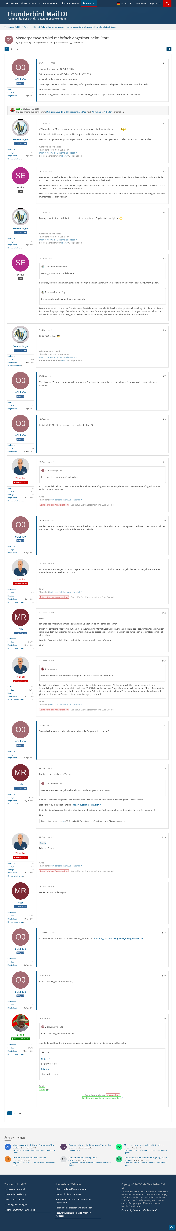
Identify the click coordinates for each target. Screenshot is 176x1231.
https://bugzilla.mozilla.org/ (86, 804)
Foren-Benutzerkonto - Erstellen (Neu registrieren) (73, 1201)
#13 (164, 660)
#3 (164, 171)
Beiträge (10, 92)
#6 (164, 330)
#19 (164, 975)
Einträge (10, 494)
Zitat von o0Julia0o (54, 470)
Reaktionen (11, 89)
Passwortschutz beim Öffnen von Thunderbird (90, 1145)
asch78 (71, 1160)
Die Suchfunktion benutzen (68, 1194)
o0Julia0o (23, 42)
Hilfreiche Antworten (15, 501)
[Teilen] (169, 49)
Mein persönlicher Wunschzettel (64, 499)
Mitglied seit (12, 95)
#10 (164, 520)
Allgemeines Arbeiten (102, 111)
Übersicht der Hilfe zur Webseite (71, 1189)
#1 (164, 63)
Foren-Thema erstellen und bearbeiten (74, 1207)
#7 (164, 376)
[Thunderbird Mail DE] (88, 16)
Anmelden (141, 3)
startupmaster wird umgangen (82, 1157)
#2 (164, 123)
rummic (71, 1148)
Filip (14, 1160)
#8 (164, 419)
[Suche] (167, 3)
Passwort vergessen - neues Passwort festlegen (73, 1214)
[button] (124, 3)
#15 (164, 768)
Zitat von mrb (51, 669)
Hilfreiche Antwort (14, 159)
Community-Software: (139, 1210)
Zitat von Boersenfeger (56, 266)
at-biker (16, 1148)
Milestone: (46, 1069)
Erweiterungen (74, 1150)
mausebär (128, 1160)
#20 (164, 1018)
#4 (164, 212)
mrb (63, 821)
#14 (164, 725)
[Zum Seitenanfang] (172, 1227)
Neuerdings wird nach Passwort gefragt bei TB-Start (148, 1157)
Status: (44, 1059)
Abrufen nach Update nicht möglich (29, 1157)
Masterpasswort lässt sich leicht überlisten (144, 1145)
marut (126, 1148)
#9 (164, 462)
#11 (164, 563)
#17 (164, 886)
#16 (164, 837)
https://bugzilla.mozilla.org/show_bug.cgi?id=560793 (118, 938)
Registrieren (155, 3)
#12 (164, 612)
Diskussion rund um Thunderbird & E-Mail (66, 111)
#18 (164, 932)
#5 (164, 258)
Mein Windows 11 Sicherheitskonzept (57, 152)
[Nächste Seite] (16, 49)
